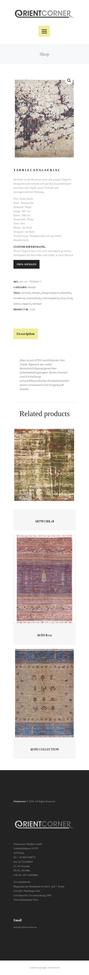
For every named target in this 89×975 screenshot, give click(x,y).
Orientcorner (19, 801)
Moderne (19, 298)
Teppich (26, 303)
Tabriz (16, 303)
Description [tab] (26, 333)
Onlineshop (33, 298)
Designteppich (50, 292)
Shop (69, 298)
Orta (62, 298)
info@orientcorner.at (25, 927)
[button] (69, 80)
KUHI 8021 (44, 635)
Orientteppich (50, 298)
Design (36, 292)
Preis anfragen (26, 264)
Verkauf (37, 303)
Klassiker (65, 292)
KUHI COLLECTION (44, 749)
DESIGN (32, 287)
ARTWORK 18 (44, 521)
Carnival (26, 292)
